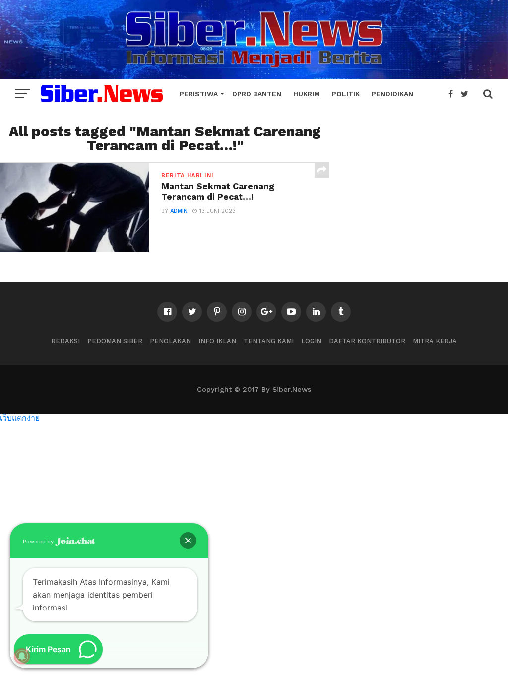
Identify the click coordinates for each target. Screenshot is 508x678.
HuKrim (306, 94)
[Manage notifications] (22, 656)
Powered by (39, 541)
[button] (188, 540)
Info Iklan (217, 341)
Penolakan (170, 341)
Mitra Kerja (435, 341)
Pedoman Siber (114, 341)
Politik (346, 94)
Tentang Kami (269, 341)
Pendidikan (392, 94)
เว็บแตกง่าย (20, 417)
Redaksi (65, 341)
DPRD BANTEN (256, 94)
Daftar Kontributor (367, 341)
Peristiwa (199, 94)
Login (311, 341)
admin (179, 211)
